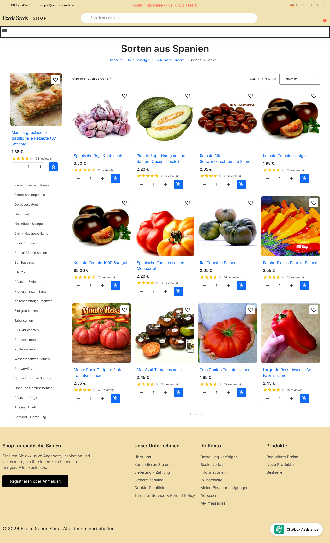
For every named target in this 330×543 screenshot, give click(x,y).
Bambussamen (25, 262)
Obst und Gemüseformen (33, 388)
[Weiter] (318, 414)
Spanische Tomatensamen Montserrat (160, 265)
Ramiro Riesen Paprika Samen (290, 262)
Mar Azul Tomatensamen (159, 369)
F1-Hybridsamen (26, 330)
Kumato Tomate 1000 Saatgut (100, 262)
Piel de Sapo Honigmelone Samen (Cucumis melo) (161, 158)
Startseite (115, 60)
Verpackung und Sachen (32, 378)
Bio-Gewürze (24, 369)
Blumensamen (25, 340)
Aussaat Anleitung (28, 407)
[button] (322, 18)
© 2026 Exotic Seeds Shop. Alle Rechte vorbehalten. (59, 528)
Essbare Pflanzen (27, 243)
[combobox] (169, 18)
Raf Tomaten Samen (218, 262)
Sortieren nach (263, 79)
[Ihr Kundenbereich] (305, 18)
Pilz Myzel (21, 272)
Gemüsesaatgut (139, 60)
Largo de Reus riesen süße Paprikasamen (287, 372)
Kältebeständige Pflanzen (33, 301)
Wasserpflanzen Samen (32, 359)
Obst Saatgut (24, 214)
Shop (40, 18)
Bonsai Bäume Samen (30, 253)
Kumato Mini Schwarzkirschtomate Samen (226, 158)
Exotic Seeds (15, 18)
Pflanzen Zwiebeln (28, 282)
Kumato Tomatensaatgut (285, 155)
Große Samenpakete (29, 195)
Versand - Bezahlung (30, 417)
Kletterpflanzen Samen (31, 291)
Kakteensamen (25, 349)
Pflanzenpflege (25, 398)
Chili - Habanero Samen (32, 233)
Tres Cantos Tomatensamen (225, 369)
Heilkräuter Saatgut (28, 224)
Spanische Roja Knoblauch (98, 155)
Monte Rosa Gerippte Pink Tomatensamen (97, 372)
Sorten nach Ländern (169, 60)
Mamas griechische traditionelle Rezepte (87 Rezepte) (34, 138)
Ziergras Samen (26, 311)
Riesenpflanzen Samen (31, 185)
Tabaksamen (23, 320)
